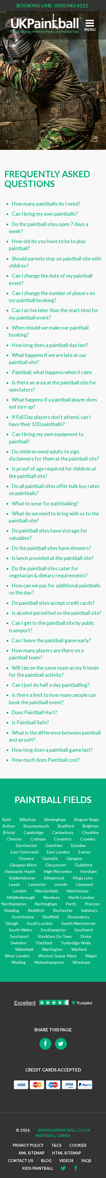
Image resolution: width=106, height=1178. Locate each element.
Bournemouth (36, 825)
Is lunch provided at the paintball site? (53, 558)
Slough (12, 923)
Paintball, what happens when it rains (52, 372)
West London (17, 955)
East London (58, 851)
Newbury (51, 897)
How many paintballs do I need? (46, 204)
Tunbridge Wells (76, 942)
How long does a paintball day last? (50, 345)
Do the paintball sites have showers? (51, 548)
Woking (18, 962)
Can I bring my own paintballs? (44, 214)
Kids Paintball (37, 1168)
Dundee (78, 845)
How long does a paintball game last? (52, 750)
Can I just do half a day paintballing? (51, 685)
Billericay (28, 819)
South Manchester (78, 923)
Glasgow (74, 858)
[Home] (45, 23)
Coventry (63, 838)
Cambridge (34, 832)
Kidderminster (22, 877)
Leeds (14, 884)
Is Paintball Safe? (30, 722)
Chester (14, 838)
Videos (66, 1160)
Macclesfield (46, 890)
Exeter (84, 851)
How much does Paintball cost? (46, 760)
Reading (11, 910)
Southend (83, 929)
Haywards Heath (20, 871)
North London (81, 897)
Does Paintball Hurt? (34, 712)
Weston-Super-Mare (57, 955)
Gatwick (50, 858)
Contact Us (20, 1160)
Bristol (9, 832)
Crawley (87, 838)
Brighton (90, 825)
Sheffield (50, 916)
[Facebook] (65, 1168)
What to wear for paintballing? (45, 503)
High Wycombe (58, 871)
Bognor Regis (86, 819)
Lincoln (60, 884)
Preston (92, 903)
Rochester (62, 910)
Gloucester (55, 864)
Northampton (13, 903)
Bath (6, 819)
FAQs (86, 1160)
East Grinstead (24, 851)
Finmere (26, 858)
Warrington (52, 949)
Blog (46, 1160)
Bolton (9, 825)
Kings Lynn (83, 877)
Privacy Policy (28, 1145)
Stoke (85, 936)
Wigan (91, 955)
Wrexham (81, 962)
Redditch (36, 910)
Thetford (43, 942)
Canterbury (62, 832)
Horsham (88, 871)
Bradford (66, 825)
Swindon (18, 942)
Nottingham (46, 903)
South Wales (20, 929)
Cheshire (90, 832)
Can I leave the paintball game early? (51, 640)
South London (40, 923)
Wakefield (24, 949)
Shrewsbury (78, 916)
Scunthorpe (23, 916)
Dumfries (54, 845)
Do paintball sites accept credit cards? (53, 603)
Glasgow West (23, 864)
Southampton (53, 929)
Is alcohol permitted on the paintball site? (56, 613)
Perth (71, 903)
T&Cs (56, 1145)
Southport (19, 936)
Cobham (38, 838)
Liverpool (84, 884)
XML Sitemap (31, 1153)
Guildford (83, 864)
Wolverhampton (49, 962)
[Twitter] (77, 1168)
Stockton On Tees (55, 936)
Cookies (78, 1145)
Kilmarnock (54, 877)
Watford (79, 949)
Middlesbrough (21, 897)
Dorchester (26, 845)
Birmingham (55, 819)
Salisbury (89, 910)
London (19, 890)
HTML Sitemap (66, 1153)
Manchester (78, 890)
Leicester (37, 884)
